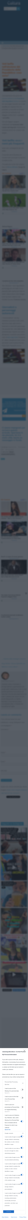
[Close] (24, 1051)
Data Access (14, 1217)
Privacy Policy (22, 1217)
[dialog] (14, 1134)
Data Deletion (5, 1217)
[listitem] (14, 1083)
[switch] (22, 1089)
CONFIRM (8, 1211)
